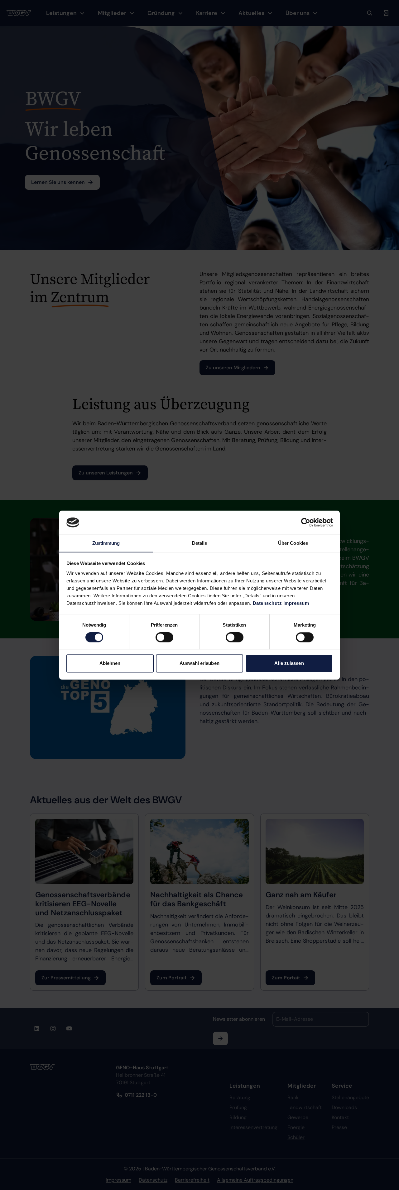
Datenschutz (267, 603)
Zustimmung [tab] (106, 543)
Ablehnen (110, 663)
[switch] (164, 637)
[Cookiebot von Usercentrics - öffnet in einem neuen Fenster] (305, 522)
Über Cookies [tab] (293, 543)
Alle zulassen (289, 663)
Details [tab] (199, 543)
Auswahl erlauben (199, 663)
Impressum (296, 603)
